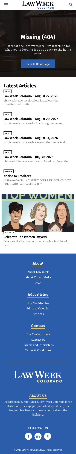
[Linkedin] (38, 436)
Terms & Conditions (38, 350)
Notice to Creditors (17, 176)
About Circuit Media (38, 277)
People (8, 171)
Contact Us (38, 339)
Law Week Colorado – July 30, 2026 (28, 157)
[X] (47, 436)
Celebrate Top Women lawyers (25, 237)
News (7, 91)
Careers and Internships (38, 345)
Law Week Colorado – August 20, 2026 (31, 119)
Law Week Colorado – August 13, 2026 (31, 138)
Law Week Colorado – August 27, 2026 (31, 96)
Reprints (38, 314)
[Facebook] (28, 436)
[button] (6, 5)
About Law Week (38, 272)
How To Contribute (38, 334)
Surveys (9, 232)
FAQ (38, 283)
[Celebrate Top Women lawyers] (38, 213)
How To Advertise (38, 303)
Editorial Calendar (38, 308)
